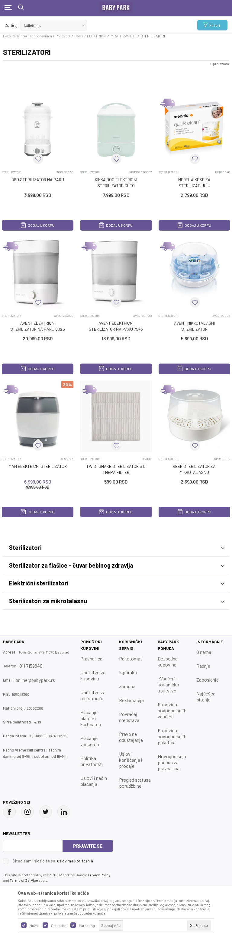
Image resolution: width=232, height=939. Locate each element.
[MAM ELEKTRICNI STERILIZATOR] (37, 416)
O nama (203, 652)
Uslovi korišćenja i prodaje (130, 760)
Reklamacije (131, 700)
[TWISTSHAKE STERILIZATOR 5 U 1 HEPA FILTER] (116, 416)
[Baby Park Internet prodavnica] (116, 6)
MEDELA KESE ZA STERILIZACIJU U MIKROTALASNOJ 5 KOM (194, 185)
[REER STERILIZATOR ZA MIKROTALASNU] (194, 416)
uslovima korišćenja (75, 860)
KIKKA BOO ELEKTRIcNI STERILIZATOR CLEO (116, 182)
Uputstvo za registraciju (92, 695)
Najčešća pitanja (205, 696)
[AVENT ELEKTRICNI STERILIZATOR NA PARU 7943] (116, 273)
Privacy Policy (99, 875)
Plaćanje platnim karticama (90, 718)
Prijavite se (87, 846)
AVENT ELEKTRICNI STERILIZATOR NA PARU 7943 (116, 326)
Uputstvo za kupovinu (92, 675)
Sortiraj (11, 25)
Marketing (87, 925)
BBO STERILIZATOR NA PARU (37, 179)
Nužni (34, 925)
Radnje (203, 666)
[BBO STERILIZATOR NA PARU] (37, 129)
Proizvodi (63, 36)
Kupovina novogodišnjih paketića (172, 736)
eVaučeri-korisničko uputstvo (168, 684)
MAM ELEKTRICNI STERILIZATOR (38, 466)
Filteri (214, 25)
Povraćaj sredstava (129, 717)
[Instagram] (27, 812)
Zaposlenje (207, 679)
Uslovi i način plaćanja (93, 781)
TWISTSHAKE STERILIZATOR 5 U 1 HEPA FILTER (116, 469)
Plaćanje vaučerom (90, 741)
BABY (78, 36)
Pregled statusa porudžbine (135, 783)
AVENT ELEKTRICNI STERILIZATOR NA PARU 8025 (37, 326)
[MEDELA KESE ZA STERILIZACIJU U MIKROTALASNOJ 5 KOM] (194, 129)
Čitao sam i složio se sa (52, 861)
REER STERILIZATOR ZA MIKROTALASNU (194, 469)
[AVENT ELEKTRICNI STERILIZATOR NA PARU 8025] (37, 273)
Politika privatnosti (91, 761)
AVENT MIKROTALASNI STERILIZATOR (194, 326)
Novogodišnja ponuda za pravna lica (172, 762)
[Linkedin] (64, 812)
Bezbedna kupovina (168, 661)
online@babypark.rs (35, 680)
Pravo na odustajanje (131, 737)
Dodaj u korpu (40, 225)
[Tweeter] (46, 812)
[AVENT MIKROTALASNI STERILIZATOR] (194, 273)
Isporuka (128, 672)
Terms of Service (24, 880)
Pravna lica (91, 658)
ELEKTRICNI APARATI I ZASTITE (112, 36)
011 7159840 (31, 666)
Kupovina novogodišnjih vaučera (172, 710)
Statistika (58, 925)
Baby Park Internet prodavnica (27, 36)
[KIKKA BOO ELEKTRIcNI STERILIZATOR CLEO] (116, 129)
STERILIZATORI (11, 172)
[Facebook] (9, 812)
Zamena (127, 686)
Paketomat (130, 658)
